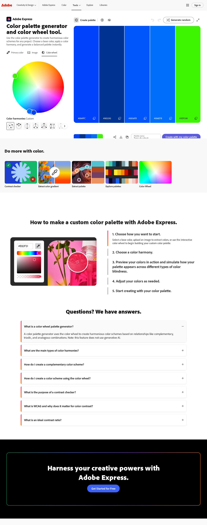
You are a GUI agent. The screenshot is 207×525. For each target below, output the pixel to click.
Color (64, 5)
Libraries (103, 5)
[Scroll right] (64, 126)
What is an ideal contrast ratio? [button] (42, 420)
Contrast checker (13, 186)
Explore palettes (113, 186)
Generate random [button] (181, 19)
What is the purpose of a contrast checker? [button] (50, 392)
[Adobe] (6, 5)
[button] (187, 5)
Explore (90, 5)
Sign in (197, 5)
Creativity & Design (25, 5)
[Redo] (159, 20)
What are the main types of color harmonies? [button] (51, 350)
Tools (75, 5)
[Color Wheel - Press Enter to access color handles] (38, 87)
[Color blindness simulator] (109, 20)
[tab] (14, 52)
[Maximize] (198, 20)
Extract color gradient (48, 186)
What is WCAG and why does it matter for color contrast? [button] (58, 406)
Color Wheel (145, 186)
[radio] (10, 126)
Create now (21, 172)
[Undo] (152, 20)
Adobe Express (48, 5)
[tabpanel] (38, 94)
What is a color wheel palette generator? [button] (48, 326)
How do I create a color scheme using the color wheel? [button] (57, 378)
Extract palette (79, 186)
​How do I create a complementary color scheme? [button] (54, 364)
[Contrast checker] (102, 20)
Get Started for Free (103, 488)
